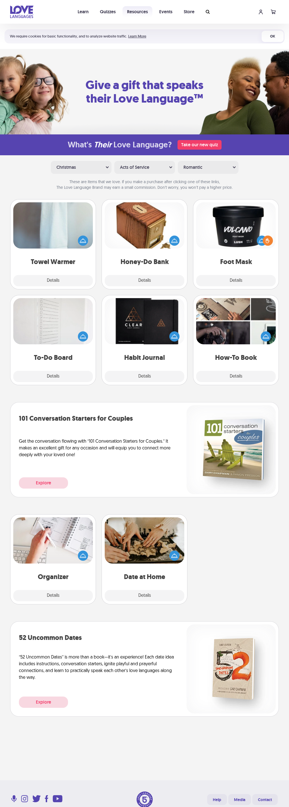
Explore (43, 483)
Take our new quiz (199, 145)
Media (239, 799)
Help (217, 799)
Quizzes (108, 12)
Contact (265, 799)
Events (165, 12)
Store (189, 12)
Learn (83, 12)
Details (53, 280)
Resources (137, 12)
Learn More (137, 36)
